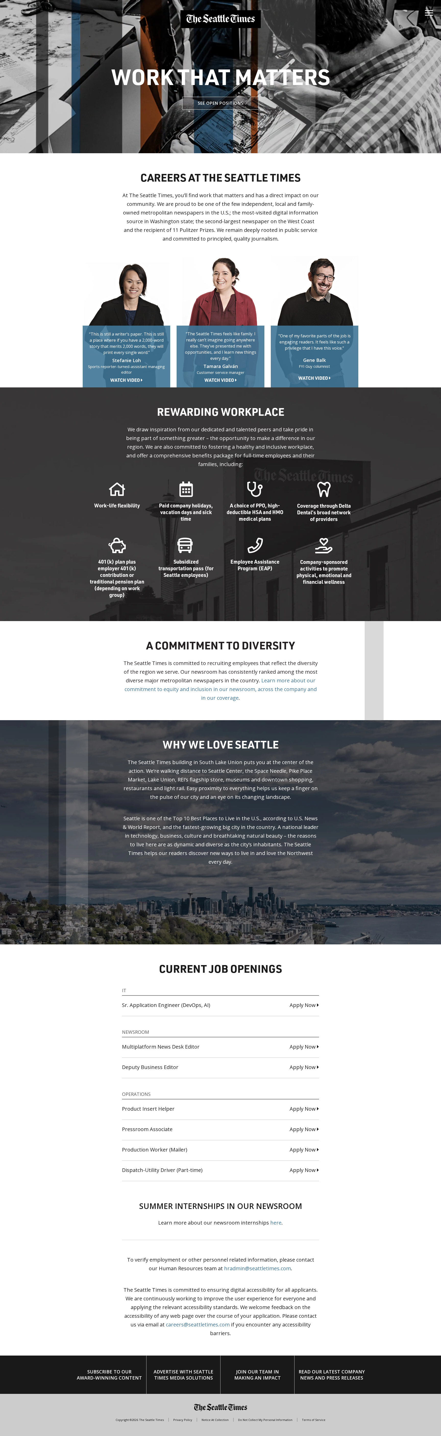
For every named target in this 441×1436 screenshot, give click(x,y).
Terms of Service (313, 1419)
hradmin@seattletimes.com (257, 1268)
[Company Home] (220, 19)
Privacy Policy (182, 1419)
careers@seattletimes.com (198, 1324)
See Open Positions (220, 103)
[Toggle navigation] (429, 12)
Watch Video (125, 380)
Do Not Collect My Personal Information (265, 1419)
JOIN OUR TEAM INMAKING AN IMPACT (257, 1375)
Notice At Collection (215, 1419)
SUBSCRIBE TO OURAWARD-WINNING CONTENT (109, 1375)
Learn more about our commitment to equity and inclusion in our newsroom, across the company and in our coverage (221, 689)
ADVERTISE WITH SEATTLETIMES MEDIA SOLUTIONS (183, 1375)
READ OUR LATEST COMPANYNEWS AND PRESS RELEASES (332, 1375)
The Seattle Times (151, 1419)
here (275, 1222)
